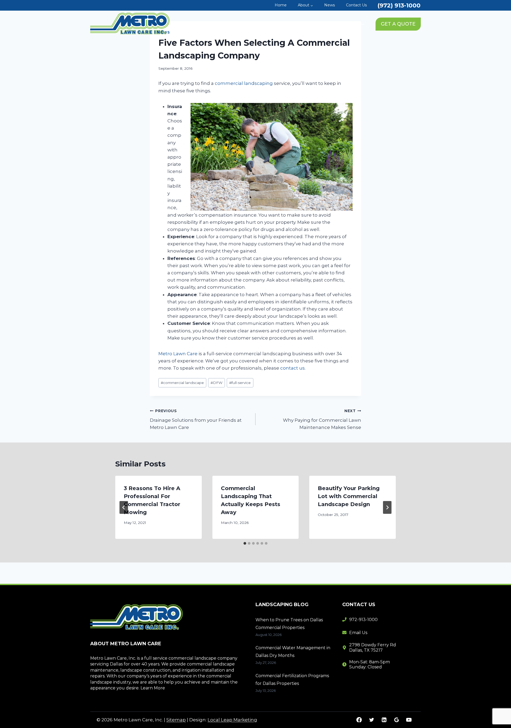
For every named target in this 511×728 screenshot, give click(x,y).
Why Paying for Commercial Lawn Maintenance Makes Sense (322, 419)
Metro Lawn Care (177, 353)
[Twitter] (371, 719)
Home (281, 5)
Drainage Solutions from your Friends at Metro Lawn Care (196, 419)
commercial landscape (182, 382)
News (329, 5)
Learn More (153, 687)
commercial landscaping (244, 83)
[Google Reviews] (396, 719)
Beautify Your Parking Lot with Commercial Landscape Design (349, 496)
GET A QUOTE (398, 24)
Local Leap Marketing (232, 719)
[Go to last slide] (123, 507)
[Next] (387, 507)
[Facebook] (359, 719)
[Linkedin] (383, 719)
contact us (292, 368)
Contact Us (356, 5)
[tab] (245, 543)
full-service (240, 382)
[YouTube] (408, 719)
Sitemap (176, 719)
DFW (216, 382)
